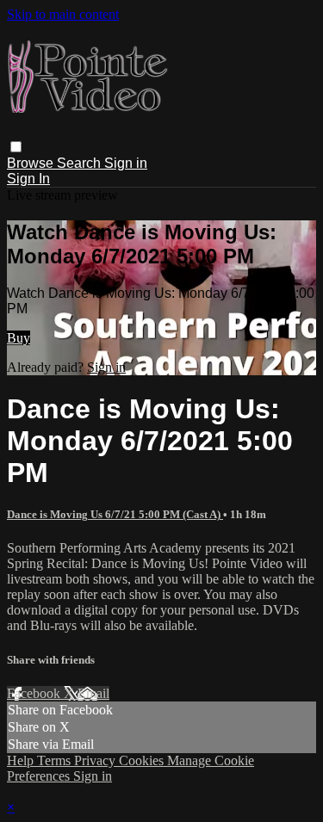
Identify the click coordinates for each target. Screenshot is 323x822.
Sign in (125, 163)
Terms (55, 760)
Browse (32, 163)
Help (22, 760)
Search (80, 163)
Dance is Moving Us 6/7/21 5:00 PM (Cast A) (115, 514)
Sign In (28, 178)
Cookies (143, 760)
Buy (18, 338)
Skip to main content (63, 14)
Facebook (35, 693)
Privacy (96, 760)
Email (93, 693)
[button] (16, 146)
